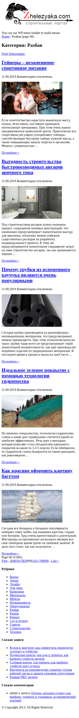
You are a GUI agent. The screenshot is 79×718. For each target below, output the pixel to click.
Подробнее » (10, 152)
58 (22, 561)
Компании (17, 591)
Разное (14, 613)
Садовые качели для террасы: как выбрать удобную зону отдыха (39, 664)
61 (32, 561)
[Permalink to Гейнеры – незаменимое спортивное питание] (32, 113)
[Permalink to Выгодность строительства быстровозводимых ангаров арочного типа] (32, 217)
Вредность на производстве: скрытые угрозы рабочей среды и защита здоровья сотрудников (42, 671)
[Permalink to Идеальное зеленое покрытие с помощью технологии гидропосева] (32, 426)
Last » (55, 561)
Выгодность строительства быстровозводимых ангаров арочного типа (32, 167)
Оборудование (20, 606)
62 (35, 561)
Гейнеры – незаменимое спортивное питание (28, 65)
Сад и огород (19, 621)
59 (26, 561)
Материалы (18, 595)
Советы (15, 624)
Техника (15, 632)
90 (47, 561)
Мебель (15, 599)
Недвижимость (20, 602)
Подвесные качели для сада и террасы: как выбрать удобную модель (39, 656)
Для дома (16, 588)
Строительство (20, 628)
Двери (14, 580)
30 (11, 561)
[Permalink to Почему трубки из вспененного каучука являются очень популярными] (32, 325)
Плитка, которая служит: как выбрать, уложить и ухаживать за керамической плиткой (43, 696)
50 (17, 561)
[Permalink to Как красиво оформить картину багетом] (32, 521)
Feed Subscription (13, 54)
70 (40, 561)
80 (43, 561)
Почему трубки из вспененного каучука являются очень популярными (36, 275)
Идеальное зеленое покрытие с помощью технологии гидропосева (36, 375)
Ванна (14, 577)
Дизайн (15, 584)
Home (6, 36)
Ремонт (15, 617)
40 (14, 561)
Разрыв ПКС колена (23, 677)
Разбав (14, 610)
